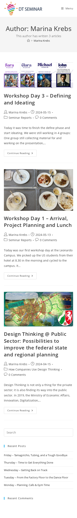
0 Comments (48, 118)
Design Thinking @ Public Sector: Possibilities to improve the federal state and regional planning (35, 344)
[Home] (28, 40)
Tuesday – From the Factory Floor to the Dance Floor (36, 477)
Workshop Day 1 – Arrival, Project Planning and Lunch (38, 221)
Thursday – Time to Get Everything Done (28, 462)
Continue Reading (22, 152)
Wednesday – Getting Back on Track (25, 470)
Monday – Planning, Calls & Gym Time (27, 485)
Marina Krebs (42, 40)
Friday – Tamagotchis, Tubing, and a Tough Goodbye (35, 455)
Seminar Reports (20, 118)
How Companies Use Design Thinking (34, 369)
